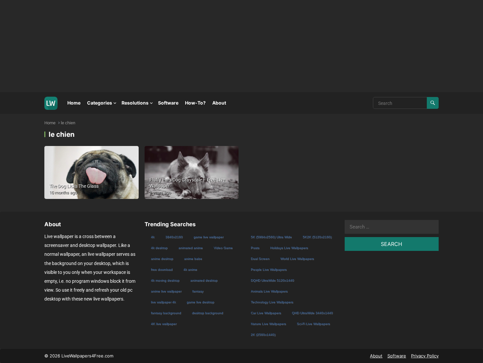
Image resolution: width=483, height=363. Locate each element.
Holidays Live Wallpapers (289, 248)
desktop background (207, 313)
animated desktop (204, 280)
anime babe (193, 258)
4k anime (190, 269)
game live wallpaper (208, 237)
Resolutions (135, 103)
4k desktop (159, 248)
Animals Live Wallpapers (269, 291)
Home (73, 103)
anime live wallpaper (166, 291)
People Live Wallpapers (269, 269)
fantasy (197, 291)
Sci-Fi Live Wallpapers (313, 324)
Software (168, 103)
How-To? (195, 103)
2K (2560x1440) (263, 334)
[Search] (433, 103)
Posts (255, 248)
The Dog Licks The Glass (74, 186)
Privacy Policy (425, 355)
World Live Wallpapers (297, 258)
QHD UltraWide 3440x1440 (312, 313)
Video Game (223, 248)
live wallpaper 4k (163, 302)
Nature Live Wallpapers (268, 324)
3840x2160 (174, 237)
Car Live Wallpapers (266, 313)
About (219, 103)
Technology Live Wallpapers (272, 302)
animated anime (190, 248)
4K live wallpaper (163, 324)
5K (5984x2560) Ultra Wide (271, 237)
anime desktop (162, 258)
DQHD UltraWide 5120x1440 (272, 280)
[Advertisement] (197, 46)
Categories (99, 103)
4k (152, 237)
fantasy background (166, 313)
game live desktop (200, 302)
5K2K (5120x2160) (317, 237)
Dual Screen (260, 258)
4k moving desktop (165, 280)
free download (161, 269)
